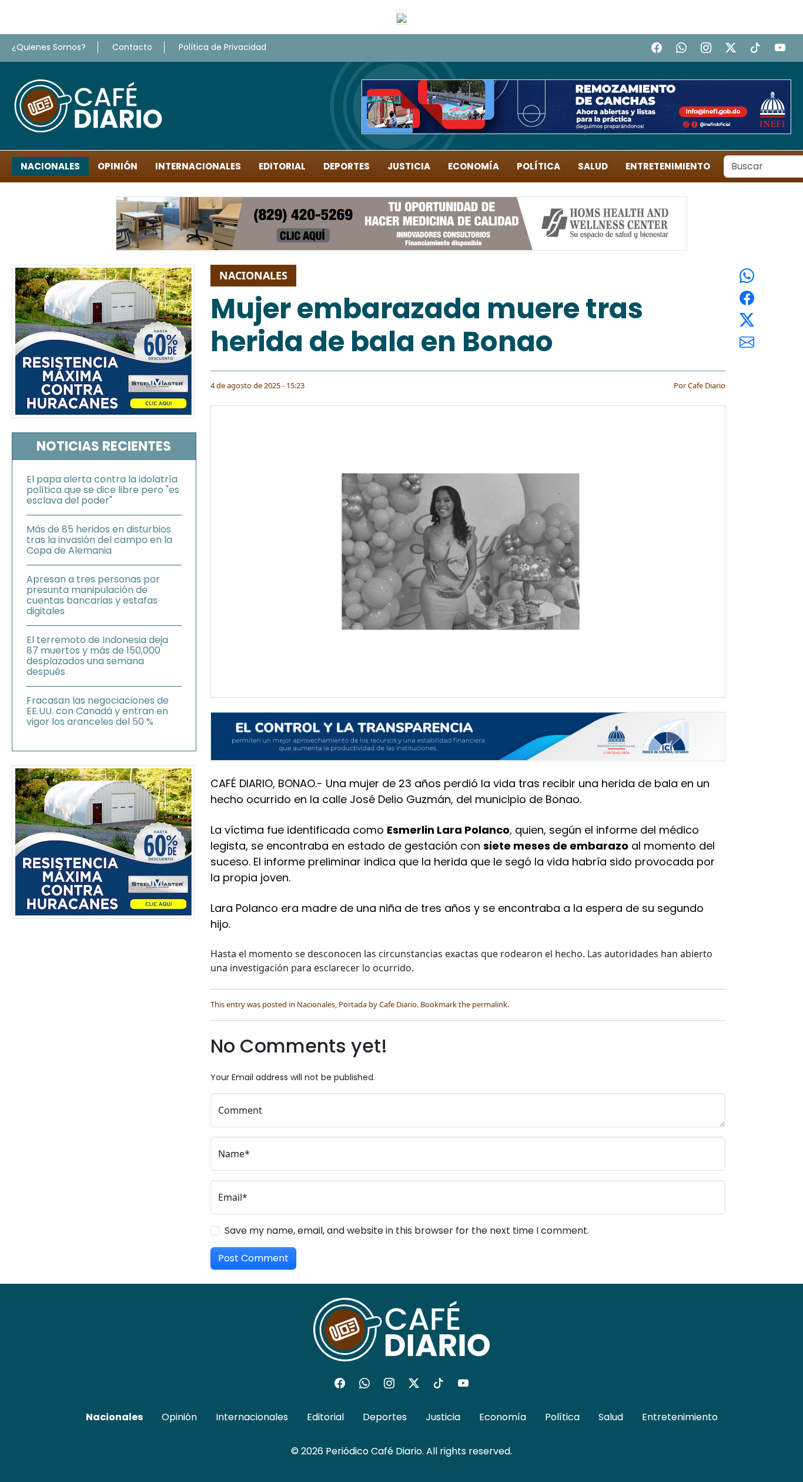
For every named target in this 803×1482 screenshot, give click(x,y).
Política (538, 166)
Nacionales (50, 166)
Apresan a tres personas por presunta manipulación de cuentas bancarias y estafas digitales (93, 595)
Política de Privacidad (222, 47)
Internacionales (198, 166)
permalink (489, 1004)
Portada (353, 1004)
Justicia (408, 166)
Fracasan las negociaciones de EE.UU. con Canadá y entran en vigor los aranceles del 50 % (97, 711)
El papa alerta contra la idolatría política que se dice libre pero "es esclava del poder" (102, 489)
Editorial (282, 166)
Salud (593, 166)
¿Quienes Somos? (49, 47)
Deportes (346, 166)
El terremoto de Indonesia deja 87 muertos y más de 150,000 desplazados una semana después (97, 655)
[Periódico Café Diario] (88, 104)
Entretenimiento (667, 166)
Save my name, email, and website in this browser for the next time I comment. (407, 1230)
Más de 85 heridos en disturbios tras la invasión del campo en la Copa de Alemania (99, 539)
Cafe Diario (706, 385)
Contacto (132, 47)
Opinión (118, 166)
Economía (473, 166)
